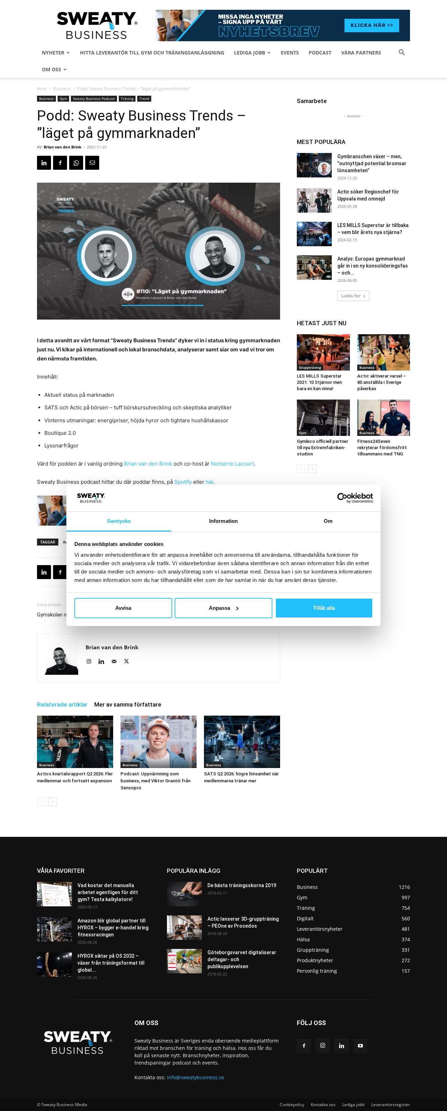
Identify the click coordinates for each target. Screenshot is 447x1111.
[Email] (92, 163)
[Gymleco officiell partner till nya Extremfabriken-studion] (323, 418)
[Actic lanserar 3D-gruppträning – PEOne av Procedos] (184, 927)
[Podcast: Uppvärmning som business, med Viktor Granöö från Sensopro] (158, 742)
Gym (63, 98)
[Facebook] (60, 163)
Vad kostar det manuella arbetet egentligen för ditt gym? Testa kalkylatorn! (108, 892)
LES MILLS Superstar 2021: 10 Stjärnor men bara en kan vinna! (319, 382)
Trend (144, 98)
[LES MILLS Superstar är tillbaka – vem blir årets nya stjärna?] (314, 234)
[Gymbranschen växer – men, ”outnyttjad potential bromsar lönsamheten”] (314, 165)
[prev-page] (41, 801)
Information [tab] (223, 521)
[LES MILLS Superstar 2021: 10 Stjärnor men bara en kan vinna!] (323, 352)
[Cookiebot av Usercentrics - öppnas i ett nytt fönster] (342, 498)
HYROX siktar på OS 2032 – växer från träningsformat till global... (111, 963)
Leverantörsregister (390, 1105)
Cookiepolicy (292, 1105)
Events (290, 52)
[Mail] (116, 662)
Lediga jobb (249, 52)
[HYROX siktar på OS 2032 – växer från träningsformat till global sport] (54, 964)
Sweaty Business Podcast (94, 98)
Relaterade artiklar (62, 704)
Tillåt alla (324, 608)
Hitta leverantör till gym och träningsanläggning (152, 52)
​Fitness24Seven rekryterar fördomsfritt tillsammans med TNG (382, 447)
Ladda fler (351, 296)
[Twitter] (129, 662)
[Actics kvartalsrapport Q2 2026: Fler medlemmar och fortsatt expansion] (75, 742)
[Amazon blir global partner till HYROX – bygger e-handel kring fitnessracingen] (54, 929)
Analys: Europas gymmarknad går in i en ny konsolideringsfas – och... (372, 266)
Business (62, 89)
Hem (41, 89)
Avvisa (123, 608)
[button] (401, 53)
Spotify (183, 481)
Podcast (320, 52)
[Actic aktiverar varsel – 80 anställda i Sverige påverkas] (383, 352)
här (209, 481)
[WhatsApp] (76, 163)
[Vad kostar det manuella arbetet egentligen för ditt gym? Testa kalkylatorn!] (54, 894)
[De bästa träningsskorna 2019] (184, 894)
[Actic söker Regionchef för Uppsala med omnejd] (314, 200)
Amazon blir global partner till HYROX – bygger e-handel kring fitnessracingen (113, 927)
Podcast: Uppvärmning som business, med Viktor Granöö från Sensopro (155, 780)
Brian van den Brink (62, 146)
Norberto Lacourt (232, 463)
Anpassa (219, 608)
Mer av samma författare (127, 704)
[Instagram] (91, 662)
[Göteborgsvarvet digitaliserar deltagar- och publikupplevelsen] (184, 961)
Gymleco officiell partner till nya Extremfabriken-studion (322, 447)
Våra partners (361, 52)
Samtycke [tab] (119, 521)
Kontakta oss (323, 1105)
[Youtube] (360, 1046)
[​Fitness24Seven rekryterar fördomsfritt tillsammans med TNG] (383, 418)
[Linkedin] (44, 163)
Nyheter (53, 52)
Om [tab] (328, 521)
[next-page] (52, 801)
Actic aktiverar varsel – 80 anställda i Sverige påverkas (381, 382)
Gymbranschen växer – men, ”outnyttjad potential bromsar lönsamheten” (371, 163)
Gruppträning (310, 367)
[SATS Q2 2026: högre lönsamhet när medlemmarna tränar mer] (242, 742)
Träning (127, 98)
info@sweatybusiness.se (195, 1077)
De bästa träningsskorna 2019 (241, 885)
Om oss (51, 69)
